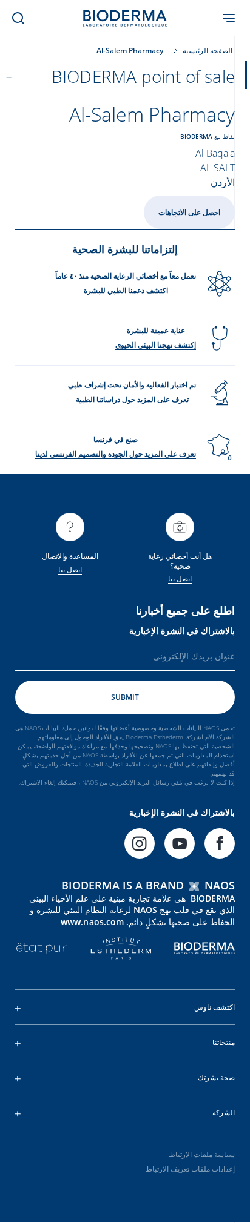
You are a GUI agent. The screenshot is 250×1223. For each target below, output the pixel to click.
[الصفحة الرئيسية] (125, 18)
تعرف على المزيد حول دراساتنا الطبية (132, 399)
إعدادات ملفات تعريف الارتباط (190, 1169)
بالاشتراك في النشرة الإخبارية (182, 630)
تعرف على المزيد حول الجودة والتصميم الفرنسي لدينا (115, 454)
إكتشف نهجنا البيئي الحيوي (155, 345)
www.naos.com (92, 922)
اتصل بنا (180, 578)
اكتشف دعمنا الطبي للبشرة (126, 290)
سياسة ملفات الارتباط (202, 1154)
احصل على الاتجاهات (189, 212)
